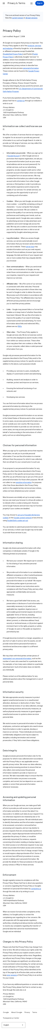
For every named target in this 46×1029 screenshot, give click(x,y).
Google (6, 1012)
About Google (16, 1012)
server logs (30, 247)
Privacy (27, 1012)
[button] (4, 3)
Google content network (23, 518)
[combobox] (13, 1025)
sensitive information (24, 482)
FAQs (20, 326)
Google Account (14, 156)
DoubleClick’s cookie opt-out (17, 520)
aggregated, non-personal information (17, 658)
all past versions (31, 18)
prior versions (12, 975)
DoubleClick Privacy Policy (13, 54)
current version (17, 18)
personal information (31, 68)
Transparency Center (11, 1018)
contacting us (36, 889)
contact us (21, 101)
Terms (34, 1012)
